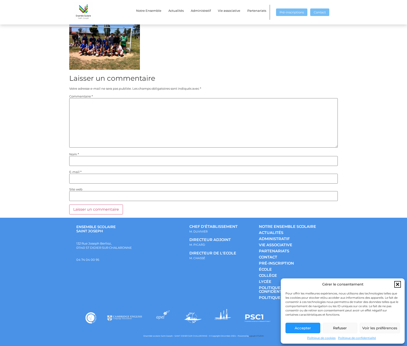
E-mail (75, 171)
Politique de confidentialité (357, 338)
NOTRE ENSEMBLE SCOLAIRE (287, 226)
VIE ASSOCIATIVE (275, 245)
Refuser (340, 328)
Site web (75, 189)
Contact (320, 12)
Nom (74, 154)
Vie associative (229, 10)
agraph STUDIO (256, 336)
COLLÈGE (268, 275)
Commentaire (81, 96)
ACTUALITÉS (271, 232)
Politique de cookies (321, 338)
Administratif (201, 10)
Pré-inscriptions (292, 12)
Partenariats (256, 10)
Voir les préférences (379, 328)
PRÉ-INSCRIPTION (276, 263)
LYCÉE (265, 281)
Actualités (176, 10)
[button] (397, 284)
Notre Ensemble (148, 10)
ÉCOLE (265, 269)
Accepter (303, 328)
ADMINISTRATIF (274, 239)
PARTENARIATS (274, 251)
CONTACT (268, 257)
